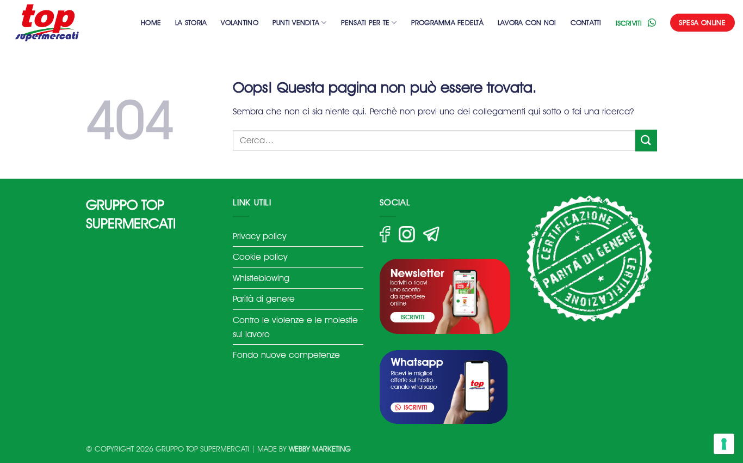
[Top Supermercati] (62, 22)
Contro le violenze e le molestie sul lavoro (295, 327)
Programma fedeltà (447, 23)
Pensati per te (365, 23)
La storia (191, 23)
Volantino (239, 23)
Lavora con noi (527, 23)
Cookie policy (260, 257)
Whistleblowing (261, 278)
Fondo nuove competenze (286, 355)
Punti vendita (296, 23)
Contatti (586, 23)
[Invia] (646, 140)
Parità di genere (264, 299)
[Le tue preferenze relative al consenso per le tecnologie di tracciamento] (724, 444)
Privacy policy (259, 236)
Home (151, 23)
